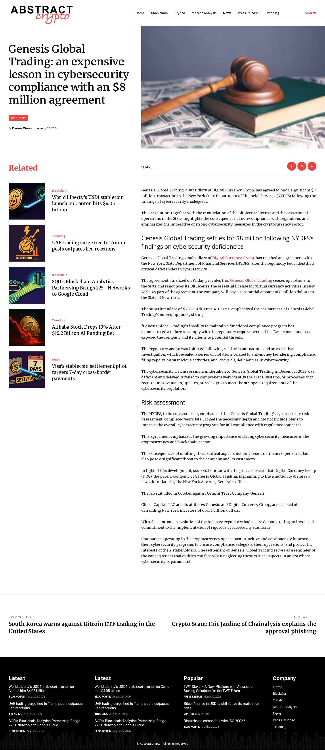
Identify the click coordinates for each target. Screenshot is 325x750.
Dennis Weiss (22, 128)
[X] (301, 166)
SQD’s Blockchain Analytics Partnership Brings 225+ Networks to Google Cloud (91, 288)
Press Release (193, 696)
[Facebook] (291, 166)
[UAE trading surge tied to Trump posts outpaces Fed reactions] (27, 243)
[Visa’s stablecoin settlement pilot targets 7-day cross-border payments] (27, 369)
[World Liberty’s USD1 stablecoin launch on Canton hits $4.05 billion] (27, 201)
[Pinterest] (312, 166)
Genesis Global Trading (251, 280)
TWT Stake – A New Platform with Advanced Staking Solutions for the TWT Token (218, 688)
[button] (310, 13)
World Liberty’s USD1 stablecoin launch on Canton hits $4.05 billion (88, 203)
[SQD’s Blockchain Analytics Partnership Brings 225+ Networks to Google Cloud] (27, 285)
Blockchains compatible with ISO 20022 (214, 721)
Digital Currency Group (233, 258)
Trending (58, 236)
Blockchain (18, 118)
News (56, 359)
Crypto (189, 714)
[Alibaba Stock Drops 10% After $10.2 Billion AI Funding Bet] (27, 327)
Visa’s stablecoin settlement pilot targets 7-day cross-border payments (89, 372)
